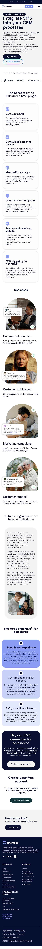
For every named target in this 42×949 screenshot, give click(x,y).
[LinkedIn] (4, 856)
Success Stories (9, 881)
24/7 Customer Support (9, 899)
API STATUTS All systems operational (7, 916)
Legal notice (7, 931)
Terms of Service (9, 934)
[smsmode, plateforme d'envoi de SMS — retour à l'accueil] (7, 6)
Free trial (29, 6)
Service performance (11, 909)
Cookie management (11, 937)
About (24, 869)
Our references (28, 877)
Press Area (26, 884)
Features (6, 884)
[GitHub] (11, 856)
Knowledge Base (9, 887)
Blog (4, 869)
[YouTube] (7, 856)
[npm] (15, 856)
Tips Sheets (7, 878)
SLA (4, 906)
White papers (8, 875)
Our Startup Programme (27, 881)
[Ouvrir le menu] (39, 6)
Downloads (7, 872)
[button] (1, 81)
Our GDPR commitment (27, 873)
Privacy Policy (19, 931)
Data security (8, 903)
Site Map (21, 934)
